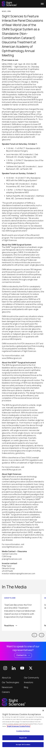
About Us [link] (6, 677)
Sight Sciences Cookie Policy (18, 726)
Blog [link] (26, 687)
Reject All (23, 738)
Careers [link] (6, 692)
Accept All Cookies (23, 744)
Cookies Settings (23, 731)
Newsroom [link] (7, 687)
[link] (9, 3)
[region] (23, 728)
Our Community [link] (31, 677)
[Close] (43, 710)
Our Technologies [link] (10, 682)
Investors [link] (28, 682)
